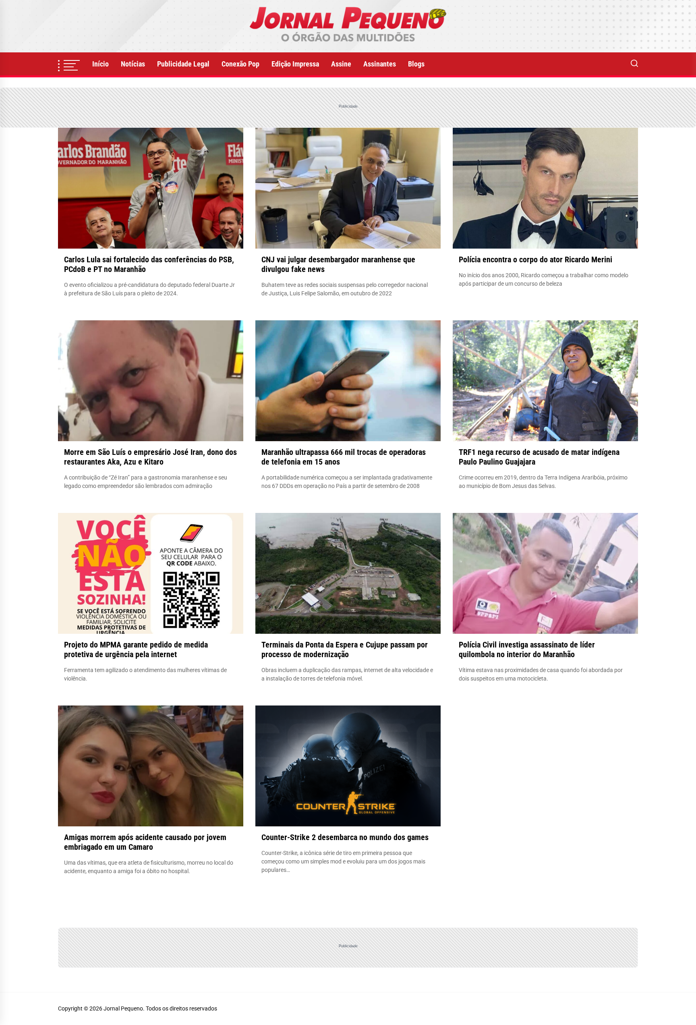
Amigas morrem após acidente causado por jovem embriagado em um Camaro (145, 842)
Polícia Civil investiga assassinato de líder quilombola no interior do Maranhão (527, 649)
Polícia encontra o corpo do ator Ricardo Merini (535, 259)
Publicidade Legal (183, 64)
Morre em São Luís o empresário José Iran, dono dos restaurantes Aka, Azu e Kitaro (150, 457)
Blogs (416, 64)
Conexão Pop (240, 64)
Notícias (133, 64)
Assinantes (379, 64)
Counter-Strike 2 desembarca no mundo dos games (345, 837)
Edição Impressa (295, 64)
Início (100, 64)
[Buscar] (634, 64)
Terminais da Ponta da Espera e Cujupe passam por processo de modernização (344, 649)
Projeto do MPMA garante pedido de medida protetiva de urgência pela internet (136, 649)
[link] (348, 26)
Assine (341, 64)
